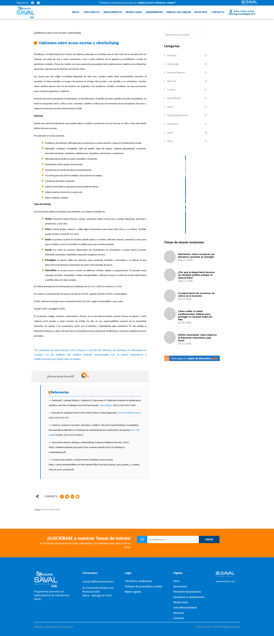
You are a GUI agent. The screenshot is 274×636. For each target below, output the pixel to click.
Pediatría (171, 55)
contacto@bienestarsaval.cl (98, 581)
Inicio (176, 581)
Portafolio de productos (187, 591)
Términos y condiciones (138, 581)
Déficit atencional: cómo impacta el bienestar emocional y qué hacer (197, 337)
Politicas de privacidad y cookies (143, 586)
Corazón (171, 89)
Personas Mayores (176, 72)
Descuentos (180, 586)
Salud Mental (173, 98)
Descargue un (194, 358)
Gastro (170, 107)
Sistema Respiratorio (177, 115)
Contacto (217, 12)
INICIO (75, 12)
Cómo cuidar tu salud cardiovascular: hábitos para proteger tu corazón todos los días (195, 315)
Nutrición (171, 81)
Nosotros (200, 12)
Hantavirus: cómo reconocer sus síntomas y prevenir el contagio (196, 255)
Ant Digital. (67, 627)
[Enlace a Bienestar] (25, 12)
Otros (170, 141)
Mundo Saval (180, 602)
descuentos (91, 12)
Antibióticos (173, 124)
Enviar (209, 539)
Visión (170, 132)
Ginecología (173, 64)
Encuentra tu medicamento (189, 597)
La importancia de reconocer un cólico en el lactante (196, 294)
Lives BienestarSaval (185, 607)
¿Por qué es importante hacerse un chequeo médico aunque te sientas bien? (196, 275)
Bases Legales (133, 591)
